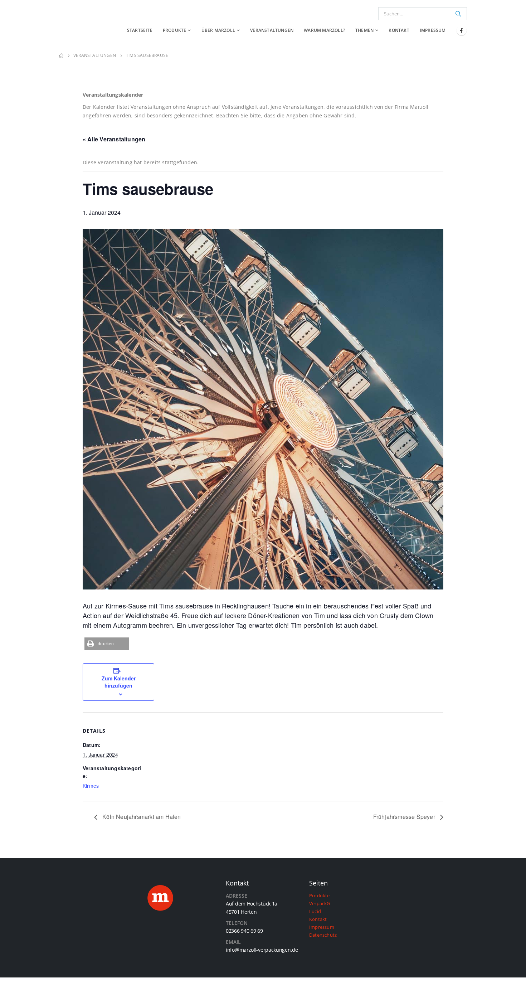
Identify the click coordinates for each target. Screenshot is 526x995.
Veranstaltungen (271, 30)
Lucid (315, 911)
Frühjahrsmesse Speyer (405, 816)
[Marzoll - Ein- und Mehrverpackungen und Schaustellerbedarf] (77, 24)
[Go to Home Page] (61, 55)
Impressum (433, 30)
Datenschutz (323, 935)
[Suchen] (458, 14)
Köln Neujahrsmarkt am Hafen (141, 816)
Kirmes (91, 785)
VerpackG (319, 904)
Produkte (174, 30)
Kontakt (399, 30)
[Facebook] (462, 30)
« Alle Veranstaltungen (114, 139)
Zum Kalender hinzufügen (119, 682)
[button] (106, 643)
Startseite (139, 30)
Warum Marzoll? (324, 30)
